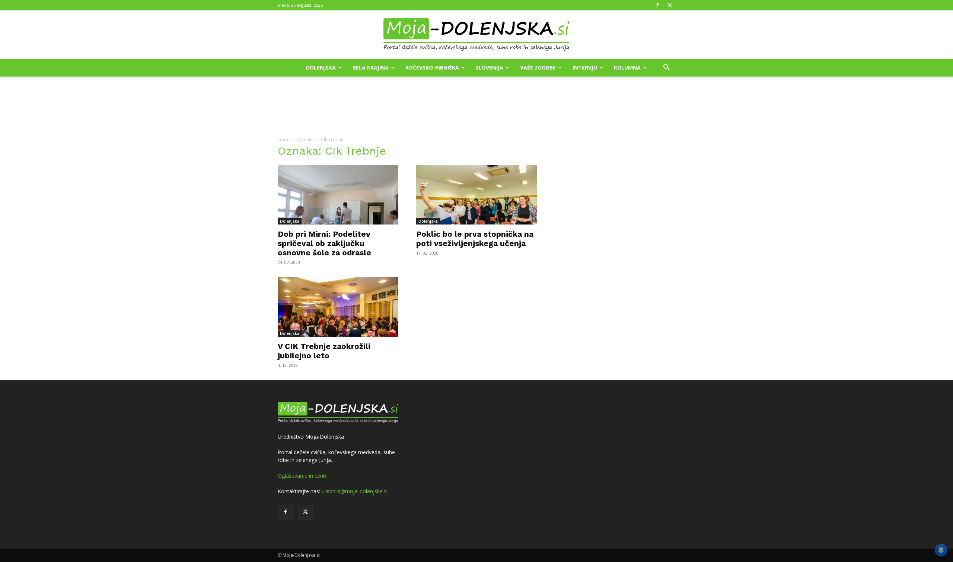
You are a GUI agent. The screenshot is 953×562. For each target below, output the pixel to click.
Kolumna (627, 67)
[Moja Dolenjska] (476, 35)
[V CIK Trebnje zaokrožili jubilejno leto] (338, 307)
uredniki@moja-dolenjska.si (355, 491)
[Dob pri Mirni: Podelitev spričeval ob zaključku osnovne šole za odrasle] (338, 195)
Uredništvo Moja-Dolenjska (311, 436)
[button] (666, 68)
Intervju (585, 67)
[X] (669, 5)
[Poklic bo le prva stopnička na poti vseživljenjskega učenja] (476, 195)
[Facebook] (657, 5)
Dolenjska (321, 67)
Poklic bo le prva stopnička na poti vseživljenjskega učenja (474, 238)
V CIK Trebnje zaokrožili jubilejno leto (324, 351)
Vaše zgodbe (538, 67)
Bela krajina (371, 67)
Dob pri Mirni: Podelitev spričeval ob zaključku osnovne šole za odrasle (324, 243)
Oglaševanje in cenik (302, 475)
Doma (284, 139)
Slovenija (489, 67)
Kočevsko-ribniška (432, 67)
